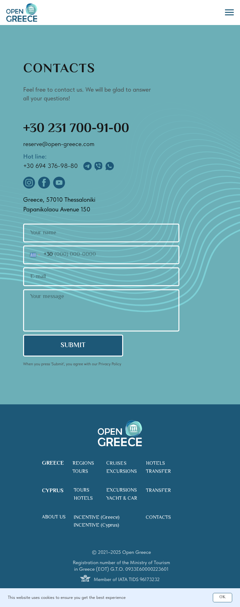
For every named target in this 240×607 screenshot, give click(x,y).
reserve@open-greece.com (58, 144)
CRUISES (116, 463)
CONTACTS (158, 518)
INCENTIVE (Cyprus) (96, 525)
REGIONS (83, 464)
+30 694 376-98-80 (50, 165)
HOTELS (155, 464)
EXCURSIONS (121, 472)
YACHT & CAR (121, 499)
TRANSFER (158, 472)
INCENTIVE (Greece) (96, 518)
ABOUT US (54, 517)
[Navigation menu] (229, 12)
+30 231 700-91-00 (76, 129)
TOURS (80, 472)
